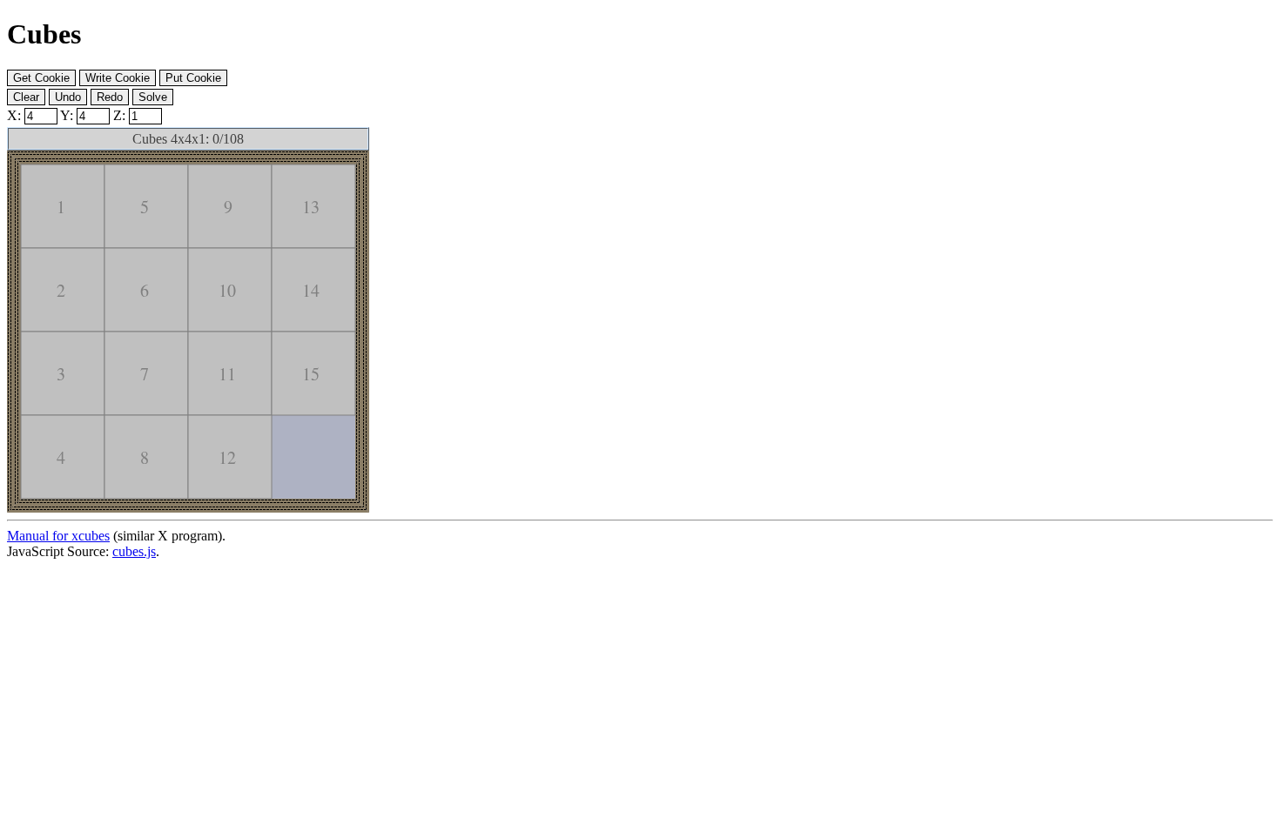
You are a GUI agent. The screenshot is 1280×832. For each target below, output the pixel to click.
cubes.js (134, 551)
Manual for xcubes (58, 535)
